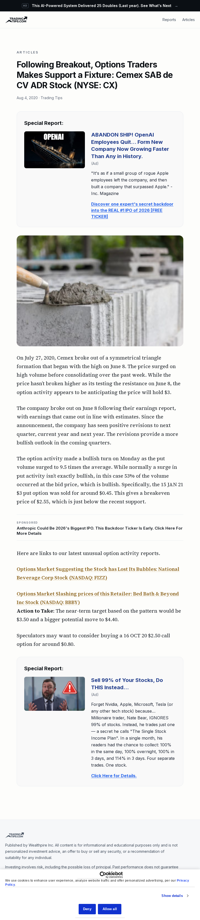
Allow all (110, 909)
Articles (188, 19)
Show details (172, 896)
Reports (169, 19)
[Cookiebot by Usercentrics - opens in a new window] (100, 874)
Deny (87, 909)
